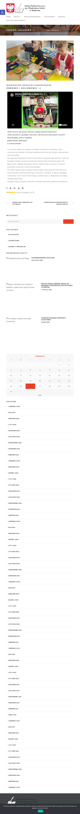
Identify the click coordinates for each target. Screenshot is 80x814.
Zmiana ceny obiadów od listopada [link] (22, 203)
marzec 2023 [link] (13, 600)
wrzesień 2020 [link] (14, 775)
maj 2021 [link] (11, 727)
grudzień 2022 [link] (14, 618)
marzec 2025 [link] (13, 473)
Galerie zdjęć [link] (13, 240)
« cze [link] (39, 395)
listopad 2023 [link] (14, 564)
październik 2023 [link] (15, 570)
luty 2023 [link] (12, 606)
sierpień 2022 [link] (13, 642)
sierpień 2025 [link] (13, 455)
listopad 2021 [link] (14, 691)
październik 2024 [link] (15, 503)
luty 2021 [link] (12, 745)
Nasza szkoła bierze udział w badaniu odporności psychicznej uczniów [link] (56, 285)
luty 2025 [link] (12, 479)
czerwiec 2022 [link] (14, 648)
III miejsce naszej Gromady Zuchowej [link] (53, 319)
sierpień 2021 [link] (13, 709)
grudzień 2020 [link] (14, 757)
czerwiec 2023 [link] (14, 582)
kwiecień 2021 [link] (13, 733)
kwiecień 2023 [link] (13, 594)
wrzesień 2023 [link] (14, 576)
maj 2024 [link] (11, 527)
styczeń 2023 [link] (13, 612)
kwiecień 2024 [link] (13, 533)
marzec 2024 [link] (13, 539)
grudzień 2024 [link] (14, 491)
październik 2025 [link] (15, 443)
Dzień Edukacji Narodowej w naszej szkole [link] (56, 203)
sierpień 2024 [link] (13, 515)
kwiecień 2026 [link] (13, 418)
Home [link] (8, 16)
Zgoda (40, 811)
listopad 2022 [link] (14, 624)
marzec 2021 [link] (13, 739)
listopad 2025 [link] (14, 437)
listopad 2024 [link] (14, 497)
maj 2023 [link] (11, 588)
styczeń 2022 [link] (13, 678)
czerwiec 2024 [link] (14, 521)
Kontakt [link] (61, 16)
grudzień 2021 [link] (13, 684)
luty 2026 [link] (12, 424)
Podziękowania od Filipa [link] (43, 258)
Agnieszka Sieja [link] (41, 85)
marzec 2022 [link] (13, 666)
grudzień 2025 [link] (14, 431)
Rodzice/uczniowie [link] (32, 16)
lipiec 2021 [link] (12, 715)
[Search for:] (34, 221)
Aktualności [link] (49, 16)
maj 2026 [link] (11, 412)
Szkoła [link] (17, 16)
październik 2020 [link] (15, 769)
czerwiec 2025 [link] (14, 461)
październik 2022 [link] (15, 630)
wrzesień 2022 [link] (14, 636)
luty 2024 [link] (12, 545)
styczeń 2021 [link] (13, 751)
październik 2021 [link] (14, 697)
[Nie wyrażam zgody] (78, 809)
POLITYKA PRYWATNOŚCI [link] (15, 20)
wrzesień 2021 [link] (14, 703)
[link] (2, 12)
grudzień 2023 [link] (14, 557)
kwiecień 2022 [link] (13, 660)
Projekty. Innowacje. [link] (17, 247)
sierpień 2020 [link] (13, 781)
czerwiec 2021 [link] (14, 721)
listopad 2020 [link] (14, 763)
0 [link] (33, 85)
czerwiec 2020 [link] (14, 787)
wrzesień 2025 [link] (14, 449)
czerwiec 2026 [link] (14, 406)
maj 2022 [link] (11, 654)
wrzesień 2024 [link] (14, 509)
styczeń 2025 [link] (13, 485)
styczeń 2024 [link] (13, 551)
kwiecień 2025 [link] (13, 467)
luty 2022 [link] (12, 672)
